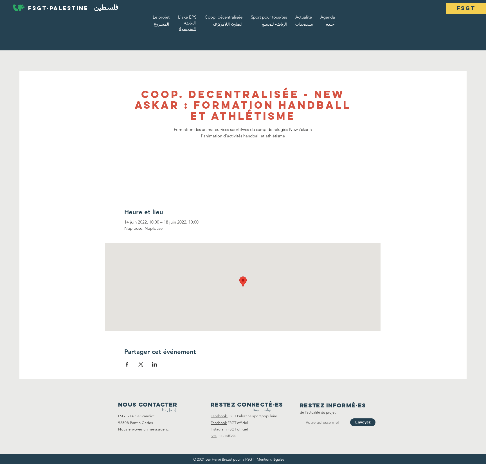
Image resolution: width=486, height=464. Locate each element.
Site (214, 436)
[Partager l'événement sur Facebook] (127, 364)
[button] (466, 8)
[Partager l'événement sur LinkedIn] (154, 364)
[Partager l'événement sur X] (140, 364)
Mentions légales (270, 459)
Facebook (219, 423)
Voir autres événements (242, 166)
